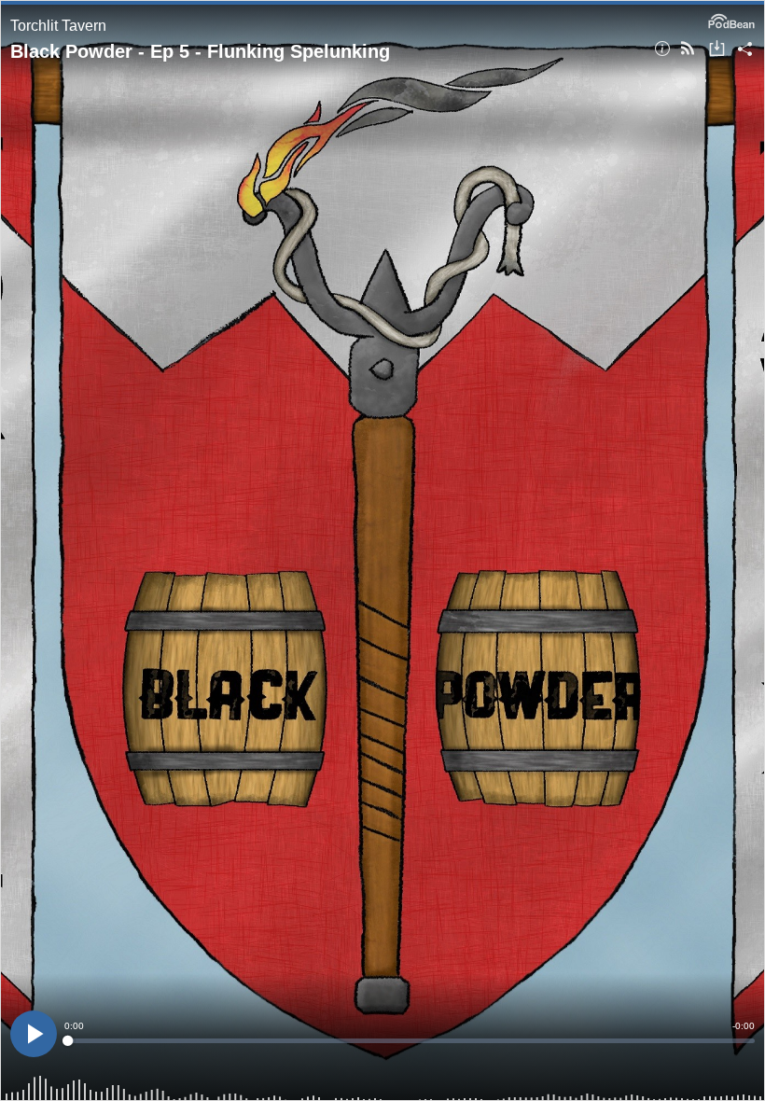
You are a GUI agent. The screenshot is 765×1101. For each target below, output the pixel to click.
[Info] (662, 50)
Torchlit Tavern (58, 26)
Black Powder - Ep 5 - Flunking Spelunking (200, 51)
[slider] (409, 1040)
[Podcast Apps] (688, 50)
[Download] (716, 50)
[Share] (745, 50)
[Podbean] (731, 19)
